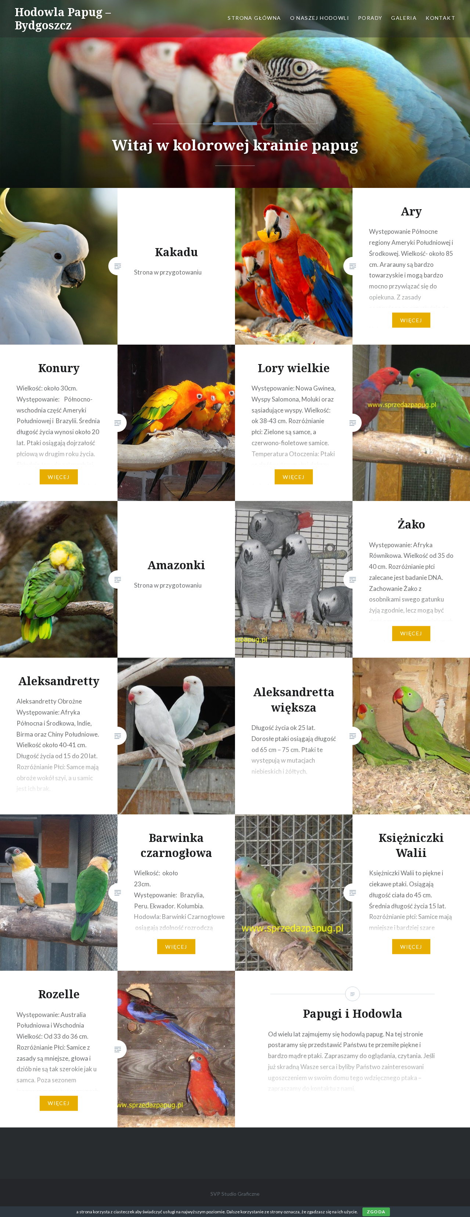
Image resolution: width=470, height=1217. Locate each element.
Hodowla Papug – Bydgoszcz (63, 18)
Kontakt (440, 18)
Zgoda (376, 1211)
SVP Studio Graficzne (235, 1194)
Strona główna (254, 18)
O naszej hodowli (319, 18)
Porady (370, 18)
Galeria (404, 18)
